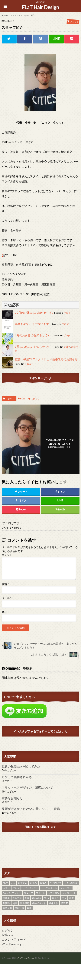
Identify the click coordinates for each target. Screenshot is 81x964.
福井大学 (53, 903)
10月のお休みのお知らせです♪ (34, 312)
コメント (7, 554)
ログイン (8, 930)
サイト (6, 612)
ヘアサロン (53, 893)
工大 (64, 898)
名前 (5, 584)
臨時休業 (7, 908)
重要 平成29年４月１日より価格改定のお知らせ (46, 359)
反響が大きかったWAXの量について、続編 (31, 808)
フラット (40, 893)
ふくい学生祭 (71, 883)
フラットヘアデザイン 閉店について (27, 787)
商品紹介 (36, 898)
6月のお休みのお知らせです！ (34, 335)
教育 (71, 898)
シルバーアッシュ (12, 893)
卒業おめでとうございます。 (33, 324)
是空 (15, 903)
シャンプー (65, 888)
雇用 (29, 908)
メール (6, 598)
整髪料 (6, 903)
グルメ (16, 888)
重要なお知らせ (12, 798)
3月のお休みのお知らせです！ (34, 346)
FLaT (22, 398)
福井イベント (39, 903)
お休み (33, 883)
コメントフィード (14, 939)
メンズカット (69, 893)
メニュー (29, 364)
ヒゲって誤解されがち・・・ (21, 777)
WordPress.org (11, 944)
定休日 (55, 898)
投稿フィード (11, 935)
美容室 (64, 903)
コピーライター (30, 888)
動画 (27, 898)
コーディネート (49, 888)
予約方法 (17, 898)
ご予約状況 (55, 883)
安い (46, 898)
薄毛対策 (19, 908)
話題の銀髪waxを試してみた (21, 766)
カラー (6, 888)
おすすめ (22, 883)
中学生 (6, 898)
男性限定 (24, 903)
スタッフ (10, 398)
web (13, 883)
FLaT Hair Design (40, 7)
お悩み (43, 883)
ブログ (67, 313)
